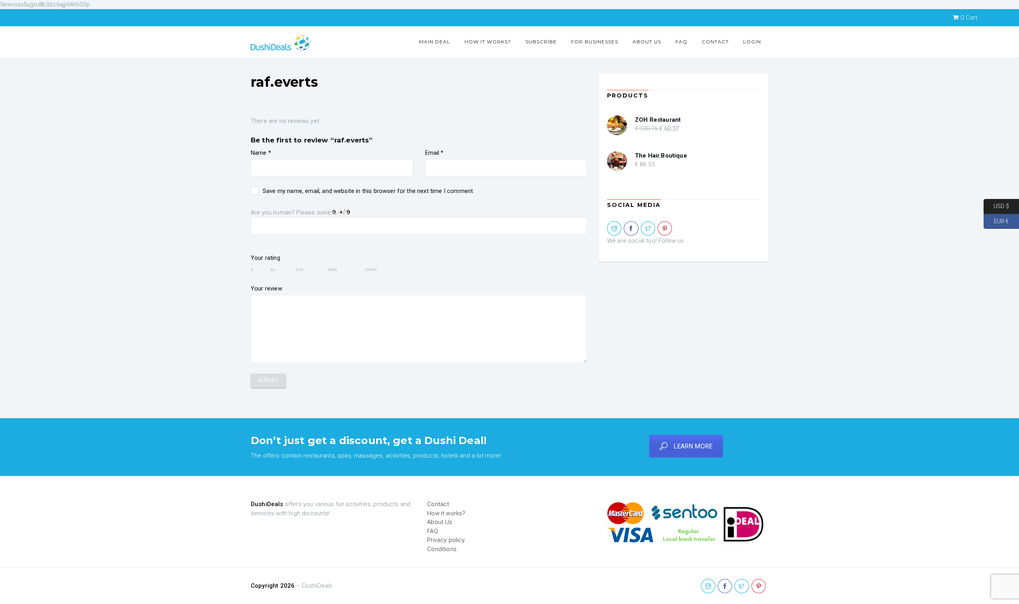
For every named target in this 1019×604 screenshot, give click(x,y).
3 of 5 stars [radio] (308, 269)
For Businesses (594, 42)
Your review (266, 288)
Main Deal (434, 42)
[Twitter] (648, 229)
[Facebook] (631, 229)
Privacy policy (446, 540)
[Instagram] (614, 229)
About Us (646, 42)
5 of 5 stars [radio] (383, 269)
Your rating (265, 257)
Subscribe (541, 42)
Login (752, 42)
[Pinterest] (665, 229)
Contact (715, 42)
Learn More (693, 446)
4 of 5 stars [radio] (342, 269)
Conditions (442, 549)
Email (434, 152)
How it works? (488, 42)
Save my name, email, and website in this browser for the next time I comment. (368, 191)
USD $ (996, 206)
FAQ (681, 42)
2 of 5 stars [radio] (279, 269)
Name (261, 152)
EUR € (996, 220)
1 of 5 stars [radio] (257, 269)
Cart (968, 17)
